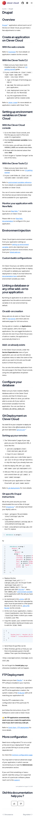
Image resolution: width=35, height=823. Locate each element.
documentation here (9, 276)
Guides (4, 9)
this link (21, 589)
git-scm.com (21, 430)
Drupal (4, 25)
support (17, 780)
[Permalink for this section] (17, 19)
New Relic (14, 211)
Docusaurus (8, 814)
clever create (12, 102)
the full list (11, 319)
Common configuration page (22, 755)
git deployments (14, 488)
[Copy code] (30, 534)
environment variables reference (19, 182)
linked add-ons (15, 252)
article (21, 599)
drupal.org (10, 507)
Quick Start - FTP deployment (18, 728)
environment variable (24, 592)
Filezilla (19, 680)
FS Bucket (21, 693)
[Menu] (32, 3)
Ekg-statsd (27, 814)
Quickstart (12, 52)
